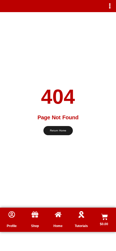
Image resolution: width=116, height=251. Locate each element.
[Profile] (11, 214)
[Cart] (104, 217)
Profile (12, 226)
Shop (35, 226)
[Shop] (35, 214)
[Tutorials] (81, 214)
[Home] (58, 214)
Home (58, 226)
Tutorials (81, 226)
